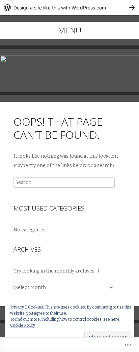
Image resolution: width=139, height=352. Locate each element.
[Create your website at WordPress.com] (69, 7)
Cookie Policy (22, 325)
